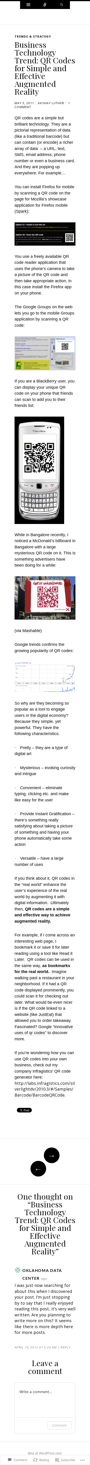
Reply (66, 1347)
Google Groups (37, 307)
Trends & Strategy (33, 36)
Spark (21, 211)
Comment (59, 1425)
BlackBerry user (51, 381)
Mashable (31, 630)
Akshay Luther (51, 103)
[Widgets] (28, 5)
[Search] (61, 5)
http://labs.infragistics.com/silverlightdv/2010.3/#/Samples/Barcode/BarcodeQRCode (45, 1089)
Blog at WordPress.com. (45, 1453)
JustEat (45, 1014)
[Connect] (45, 5)
